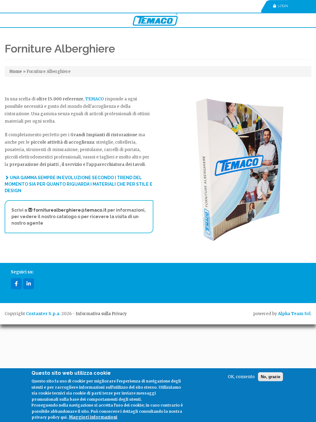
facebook (16, 283)
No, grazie (270, 376)
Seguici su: (22, 272)
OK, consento (241, 376)
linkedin (28, 283)
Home (15, 71)
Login (283, 6)
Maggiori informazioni (93, 417)
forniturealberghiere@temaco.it (69, 210)
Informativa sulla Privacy (101, 313)
